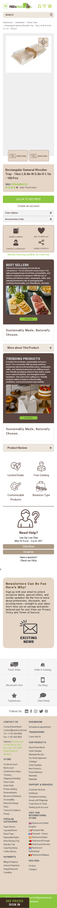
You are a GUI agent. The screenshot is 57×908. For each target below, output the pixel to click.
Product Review (17, 447)
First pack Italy (37, 830)
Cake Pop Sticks (11, 848)
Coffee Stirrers (10, 851)
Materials (33, 776)
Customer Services (37, 789)
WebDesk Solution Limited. (35, 905)
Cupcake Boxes (10, 830)
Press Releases (35, 772)
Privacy (7, 814)
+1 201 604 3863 (15, 737)
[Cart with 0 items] (51, 6)
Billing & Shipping (11, 862)
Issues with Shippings (38, 800)
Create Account (10, 764)
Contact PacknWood (12, 727)
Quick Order (9, 785)
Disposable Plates (11, 837)
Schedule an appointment (40, 727)
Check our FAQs (28, 560)
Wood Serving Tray (11, 841)
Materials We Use (36, 754)
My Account (9, 768)
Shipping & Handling (12, 778)
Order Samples (35, 751)
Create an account (28, 206)
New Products (35, 768)
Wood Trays (9, 834)
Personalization (10, 792)
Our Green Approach (37, 758)
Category (33, 869)
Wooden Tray (9, 844)
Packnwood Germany (40, 844)
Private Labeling (10, 789)
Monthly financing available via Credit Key (28, 254)
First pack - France (39, 833)
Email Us (29, 551)
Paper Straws (9, 827)
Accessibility (9, 799)
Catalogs (33, 761)
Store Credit (9, 782)
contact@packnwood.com (15, 730)
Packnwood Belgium (40, 855)
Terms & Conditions (12, 810)
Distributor (33, 793)
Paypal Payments (11, 869)
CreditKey (8, 872)
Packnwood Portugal (40, 841)
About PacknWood (37, 747)
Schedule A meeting (37, 797)
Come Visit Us (35, 736)
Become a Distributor (12, 796)
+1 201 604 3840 (15, 733)
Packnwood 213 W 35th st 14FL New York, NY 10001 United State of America (13, 748)
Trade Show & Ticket (38, 804)
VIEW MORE (28, 319)
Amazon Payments (12, 865)
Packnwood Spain (39, 837)
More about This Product (23, 347)
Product (32, 866)
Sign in (14, 902)
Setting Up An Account (38, 807)
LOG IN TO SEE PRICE (28, 199)
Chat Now (28, 546)
